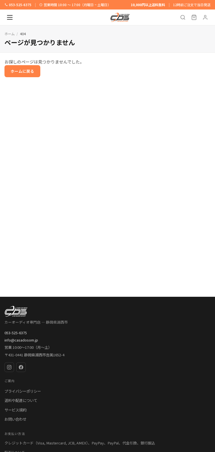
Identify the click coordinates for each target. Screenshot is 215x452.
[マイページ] (205, 17)
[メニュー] (9, 17)
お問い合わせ (15, 419)
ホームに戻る (22, 71)
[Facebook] (21, 367)
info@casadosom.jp (21, 340)
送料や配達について (20, 400)
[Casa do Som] (107, 311)
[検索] (182, 17)
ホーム (9, 33)
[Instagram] (9, 367)
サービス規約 (15, 410)
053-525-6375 (20, 4)
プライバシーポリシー (22, 391)
